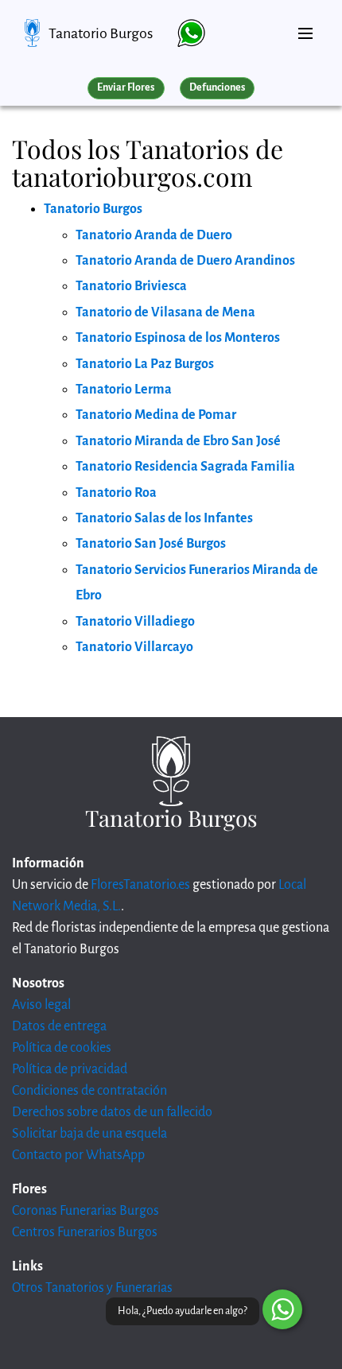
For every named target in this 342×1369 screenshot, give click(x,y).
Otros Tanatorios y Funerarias (92, 1288)
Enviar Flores (125, 87)
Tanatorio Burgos (101, 33)
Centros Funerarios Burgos (84, 1232)
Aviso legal (41, 1005)
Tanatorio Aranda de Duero (154, 235)
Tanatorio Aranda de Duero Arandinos (185, 261)
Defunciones (217, 87)
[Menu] (305, 27)
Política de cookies (61, 1048)
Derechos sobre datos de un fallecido (112, 1112)
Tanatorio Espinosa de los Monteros (178, 338)
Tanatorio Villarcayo (134, 647)
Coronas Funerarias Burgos (85, 1211)
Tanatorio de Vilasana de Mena (165, 312)
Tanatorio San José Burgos (151, 544)
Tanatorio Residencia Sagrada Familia (185, 467)
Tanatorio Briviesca (131, 286)
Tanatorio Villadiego (135, 622)
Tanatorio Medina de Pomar (156, 415)
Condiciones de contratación (89, 1091)
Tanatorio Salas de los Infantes (164, 518)
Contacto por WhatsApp (78, 1155)
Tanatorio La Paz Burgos (145, 364)
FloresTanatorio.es (140, 885)
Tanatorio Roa (116, 493)
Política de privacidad (69, 1069)
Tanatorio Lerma (124, 389)
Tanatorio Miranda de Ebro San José (178, 441)
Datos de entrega (59, 1026)
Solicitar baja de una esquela (89, 1134)
